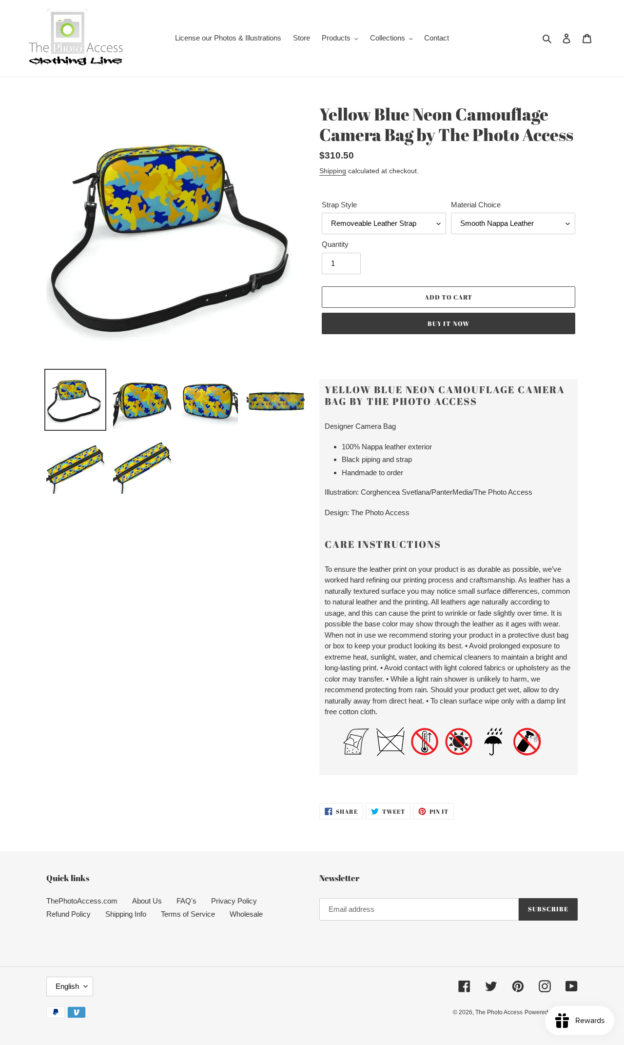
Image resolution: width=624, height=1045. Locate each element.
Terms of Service (188, 914)
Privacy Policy (234, 901)
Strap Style (339, 205)
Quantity (335, 244)
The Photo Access (499, 1012)
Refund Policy (68, 914)
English (67, 986)
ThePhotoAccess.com (81, 901)
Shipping (332, 171)
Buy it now (448, 323)
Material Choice (476, 205)
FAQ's (186, 901)
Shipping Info (125, 914)
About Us (147, 901)
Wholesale (246, 914)
